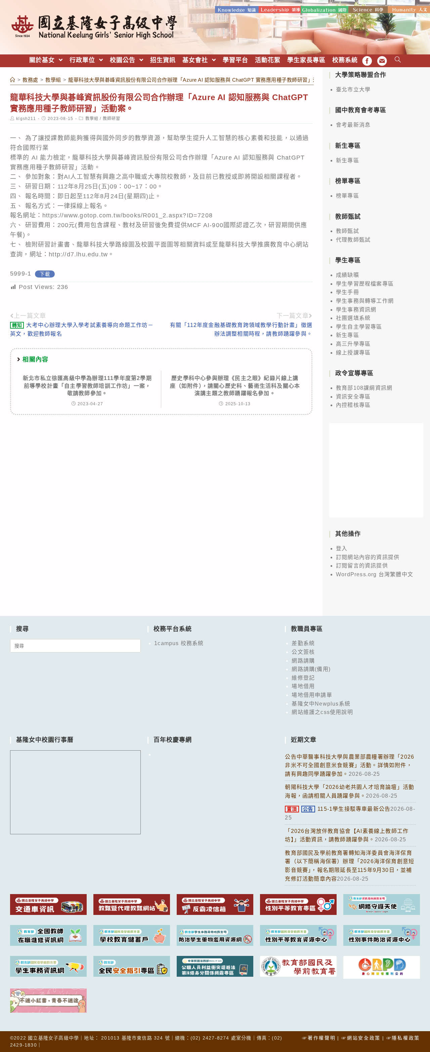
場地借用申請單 (312, 695)
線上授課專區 (353, 352)
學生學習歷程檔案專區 (365, 284)
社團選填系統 (353, 318)
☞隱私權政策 (403, 1038)
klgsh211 (26, 118)
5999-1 (20, 273)
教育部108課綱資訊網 (364, 388)
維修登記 (303, 678)
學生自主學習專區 (359, 327)
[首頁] (12, 80)
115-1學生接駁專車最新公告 (338, 809)
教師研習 (112, 118)
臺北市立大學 (353, 89)
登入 (341, 548)
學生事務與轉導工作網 (365, 301)
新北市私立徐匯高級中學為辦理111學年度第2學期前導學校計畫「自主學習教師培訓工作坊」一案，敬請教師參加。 (87, 385)
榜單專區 (347, 196)
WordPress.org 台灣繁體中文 (374, 574)
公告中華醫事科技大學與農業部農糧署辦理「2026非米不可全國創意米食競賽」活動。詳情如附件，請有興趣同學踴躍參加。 (349, 765)
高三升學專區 (353, 344)
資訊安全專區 (353, 396)
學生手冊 (347, 292)
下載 (45, 274)
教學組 (92, 118)
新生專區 (347, 160)
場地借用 (303, 686)
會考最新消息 (353, 125)
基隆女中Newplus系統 (321, 704)
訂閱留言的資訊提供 (362, 566)
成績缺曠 (347, 275)
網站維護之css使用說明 (322, 712)
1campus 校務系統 (179, 643)
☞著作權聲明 (319, 1038)
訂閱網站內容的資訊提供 (367, 557)
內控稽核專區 (353, 405)
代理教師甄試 (353, 240)
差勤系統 (303, 643)
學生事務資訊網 (356, 309)
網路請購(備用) (311, 669)
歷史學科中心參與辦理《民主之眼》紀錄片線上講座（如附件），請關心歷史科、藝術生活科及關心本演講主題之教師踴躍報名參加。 (235, 385)
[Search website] (397, 60)
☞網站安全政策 (361, 1038)
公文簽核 (303, 652)
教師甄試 (347, 231)
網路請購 (303, 661)
